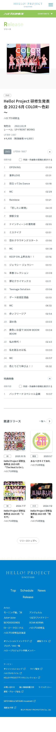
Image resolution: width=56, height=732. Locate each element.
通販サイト (42, 641)
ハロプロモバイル (11, 673)
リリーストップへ (28, 540)
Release (28, 597)
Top (13, 590)
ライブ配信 (34, 669)
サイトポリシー (45, 687)
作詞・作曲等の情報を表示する (37, 159)
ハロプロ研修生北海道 (15, 632)
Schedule (26, 590)
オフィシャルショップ (13, 669)
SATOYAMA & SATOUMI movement (18, 701)
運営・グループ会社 (12, 691)
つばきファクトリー (39, 617)
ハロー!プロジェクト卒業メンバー (19, 650)
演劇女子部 (8, 707)
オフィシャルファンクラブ (16, 641)
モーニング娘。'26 (13, 612)
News (42, 590)
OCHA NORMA (36, 622)
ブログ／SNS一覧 (12, 645)
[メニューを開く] (50, 4)
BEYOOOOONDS (12, 622)
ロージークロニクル (13, 627)
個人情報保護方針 (26, 687)
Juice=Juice (10, 617)
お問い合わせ (9, 687)
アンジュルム (35, 612)
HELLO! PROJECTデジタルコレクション (20, 677)
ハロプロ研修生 (36, 627)
